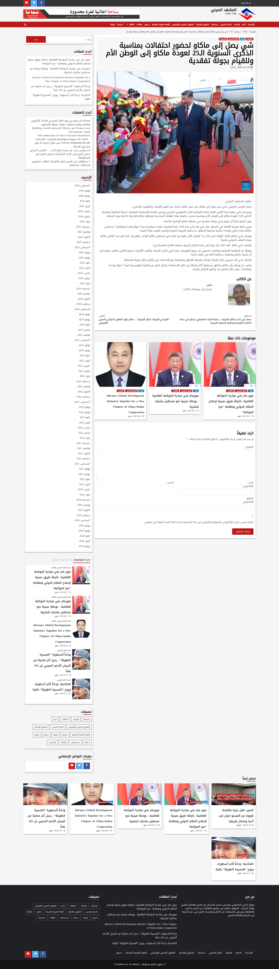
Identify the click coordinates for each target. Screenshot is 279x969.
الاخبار (239, 952)
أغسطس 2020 (82, 521)
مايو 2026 (85, 201)
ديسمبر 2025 (83, 227)
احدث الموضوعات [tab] (81, 559)
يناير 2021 (85, 495)
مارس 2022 (84, 428)
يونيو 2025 (84, 258)
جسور (147, 24)
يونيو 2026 (84, 196)
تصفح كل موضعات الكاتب (197, 289)
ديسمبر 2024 (83, 289)
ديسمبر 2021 (83, 443)
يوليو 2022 (84, 407)
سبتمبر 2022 (83, 397)
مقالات (139, 24)
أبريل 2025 (84, 268)
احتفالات (249, 39)
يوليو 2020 (84, 526)
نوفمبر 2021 (83, 448)
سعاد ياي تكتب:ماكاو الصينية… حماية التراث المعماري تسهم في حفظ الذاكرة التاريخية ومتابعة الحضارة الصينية (215, 319)
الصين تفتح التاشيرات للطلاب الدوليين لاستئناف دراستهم (61, 163)
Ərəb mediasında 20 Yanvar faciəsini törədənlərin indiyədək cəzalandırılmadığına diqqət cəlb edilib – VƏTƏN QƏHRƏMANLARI (62, 139)
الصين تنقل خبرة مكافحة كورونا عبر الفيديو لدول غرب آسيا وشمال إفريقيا (236, 815)
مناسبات (223, 39)
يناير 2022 (85, 438)
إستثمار (214, 24)
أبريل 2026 (84, 206)
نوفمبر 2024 (83, 294)
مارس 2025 (84, 273)
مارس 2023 (84, 366)
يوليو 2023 (84, 345)
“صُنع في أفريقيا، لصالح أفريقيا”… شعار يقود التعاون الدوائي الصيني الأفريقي (134, 319)
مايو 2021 (85, 479)
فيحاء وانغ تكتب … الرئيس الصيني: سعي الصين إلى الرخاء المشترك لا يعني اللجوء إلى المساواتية (59, 154)
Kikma (86, 120)
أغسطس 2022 (82, 402)
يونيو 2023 (84, 351)
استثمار (201, 952)
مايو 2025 (85, 263)
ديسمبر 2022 (83, 382)
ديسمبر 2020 (83, 500)
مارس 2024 (84, 330)
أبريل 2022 (84, 423)
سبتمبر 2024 (83, 304)
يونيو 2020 (84, 531)
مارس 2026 (84, 211)
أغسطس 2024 (82, 309)
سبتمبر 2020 (83, 515)
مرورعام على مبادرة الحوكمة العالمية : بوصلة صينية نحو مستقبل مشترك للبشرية (175, 401)
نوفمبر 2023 (83, 335)
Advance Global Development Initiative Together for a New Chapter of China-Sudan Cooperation (125, 404)
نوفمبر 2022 (83, 387)
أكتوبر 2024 (84, 299)
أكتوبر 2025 (84, 237)
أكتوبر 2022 (84, 392)
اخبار (244, 24)
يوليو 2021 (84, 469)
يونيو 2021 (84, 474)
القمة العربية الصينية (161, 24)
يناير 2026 (85, 222)
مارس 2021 (84, 490)
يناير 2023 (85, 376)
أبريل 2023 (84, 361)
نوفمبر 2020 (83, 505)
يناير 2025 (85, 284)
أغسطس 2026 (82, 186)
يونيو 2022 (84, 412)
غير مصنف (75, 742)
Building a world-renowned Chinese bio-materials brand (61, 130)
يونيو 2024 (84, 320)
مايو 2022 (85, 417)
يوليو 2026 (84, 191)
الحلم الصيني (226, 24)
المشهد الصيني (223, 9)
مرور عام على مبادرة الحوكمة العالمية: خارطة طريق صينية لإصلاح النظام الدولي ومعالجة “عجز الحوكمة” (231, 404)
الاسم (170, 482)
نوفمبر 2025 (83, 232)
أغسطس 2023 (82, 340)
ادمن (233, 67)
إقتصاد (237, 24)
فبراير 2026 (84, 217)
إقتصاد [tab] (54, 559)
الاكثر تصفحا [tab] (65, 559)
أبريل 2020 (84, 541)
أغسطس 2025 (82, 248)
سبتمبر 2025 (83, 242)
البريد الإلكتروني (247, 484)
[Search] (25, 25)
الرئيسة (251, 24)
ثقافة (131, 24)
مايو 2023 (85, 356)
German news (83, 128)
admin (238, 825)
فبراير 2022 (84, 433)
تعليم (64, 735)
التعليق (249, 447)
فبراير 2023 (84, 371)
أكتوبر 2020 (84, 510)
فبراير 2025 (84, 278)
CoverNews (119, 964)
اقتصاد (228, 952)
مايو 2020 (85, 536)
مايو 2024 (85, 325)
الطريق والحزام (202, 24)
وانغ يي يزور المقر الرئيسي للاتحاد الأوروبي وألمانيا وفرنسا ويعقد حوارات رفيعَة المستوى (60, 122)
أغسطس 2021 (82, 464)
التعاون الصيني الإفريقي (183, 24)
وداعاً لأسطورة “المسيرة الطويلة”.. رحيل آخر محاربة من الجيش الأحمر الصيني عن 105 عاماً (60, 88)
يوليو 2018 (84, 546)
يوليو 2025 (84, 253)
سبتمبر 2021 (83, 459)
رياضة (112, 24)
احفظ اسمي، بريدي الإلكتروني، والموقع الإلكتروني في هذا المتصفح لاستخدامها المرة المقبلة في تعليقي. (199, 522)
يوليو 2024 (84, 314)
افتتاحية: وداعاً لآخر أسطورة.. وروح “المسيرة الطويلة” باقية (61, 97)
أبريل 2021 (84, 485)
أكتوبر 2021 (84, 454)
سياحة (120, 24)
